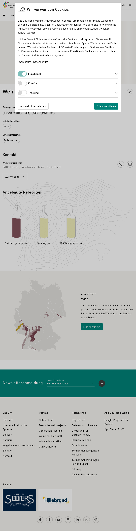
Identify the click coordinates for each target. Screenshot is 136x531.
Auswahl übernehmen (33, 106)
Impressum (24, 61)
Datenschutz (40, 61)
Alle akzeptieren (106, 106)
